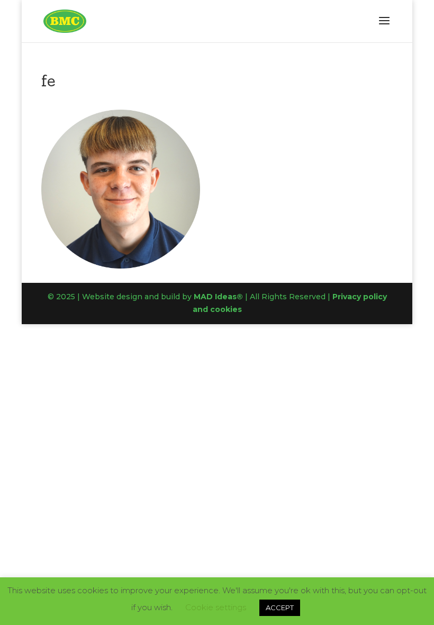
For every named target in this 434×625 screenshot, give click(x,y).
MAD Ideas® (218, 296)
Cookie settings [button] (215, 607)
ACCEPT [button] (280, 607)
